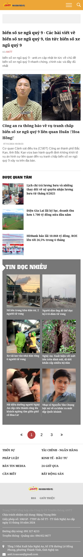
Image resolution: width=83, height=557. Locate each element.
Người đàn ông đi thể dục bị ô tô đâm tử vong (57, 312)
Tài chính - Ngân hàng (60, 450)
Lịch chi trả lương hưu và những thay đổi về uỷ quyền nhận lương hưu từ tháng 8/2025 (50, 189)
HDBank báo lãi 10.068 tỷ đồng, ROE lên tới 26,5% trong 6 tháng (52, 238)
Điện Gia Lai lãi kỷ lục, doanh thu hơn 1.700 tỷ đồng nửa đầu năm (50, 212)
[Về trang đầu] (21, 435)
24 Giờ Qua (50, 466)
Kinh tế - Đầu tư (54, 458)
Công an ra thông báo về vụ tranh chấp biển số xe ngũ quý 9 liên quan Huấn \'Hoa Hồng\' (41, 131)
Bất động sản (53, 474)
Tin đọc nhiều (26, 267)
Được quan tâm (17, 177)
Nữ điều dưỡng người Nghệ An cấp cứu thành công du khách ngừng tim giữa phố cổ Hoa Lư (23, 410)
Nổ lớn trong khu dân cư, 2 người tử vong (23, 312)
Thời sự (8, 450)
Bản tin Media (14, 466)
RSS (33, 498)
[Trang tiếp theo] (62, 435)
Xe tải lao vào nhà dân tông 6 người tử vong (23, 357)
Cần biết (9, 474)
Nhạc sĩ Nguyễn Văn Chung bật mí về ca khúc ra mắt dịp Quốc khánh (58, 408)
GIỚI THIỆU (47, 498)
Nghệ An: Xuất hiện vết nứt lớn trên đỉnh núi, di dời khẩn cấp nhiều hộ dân (58, 359)
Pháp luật (10, 458)
